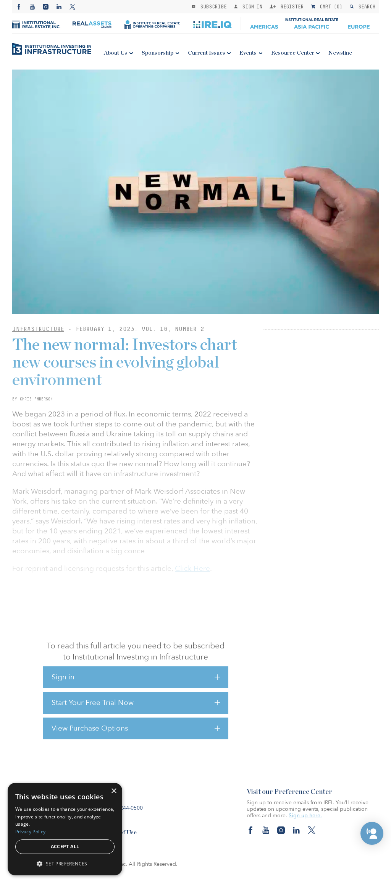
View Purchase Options (90, 728)
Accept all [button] (65, 846)
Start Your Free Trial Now (93, 703)
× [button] (113, 791)
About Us (115, 53)
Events (248, 53)
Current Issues (206, 53)
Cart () (329, 6)
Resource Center (292, 53)
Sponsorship (157, 53)
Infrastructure (38, 329)
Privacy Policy (30, 831)
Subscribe (211, 6)
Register (291, 6)
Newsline (340, 53)
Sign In (250, 6)
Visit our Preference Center (289, 792)
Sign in (63, 677)
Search (365, 6)
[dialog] (65, 829)
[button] (371, 833)
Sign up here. (305, 815)
